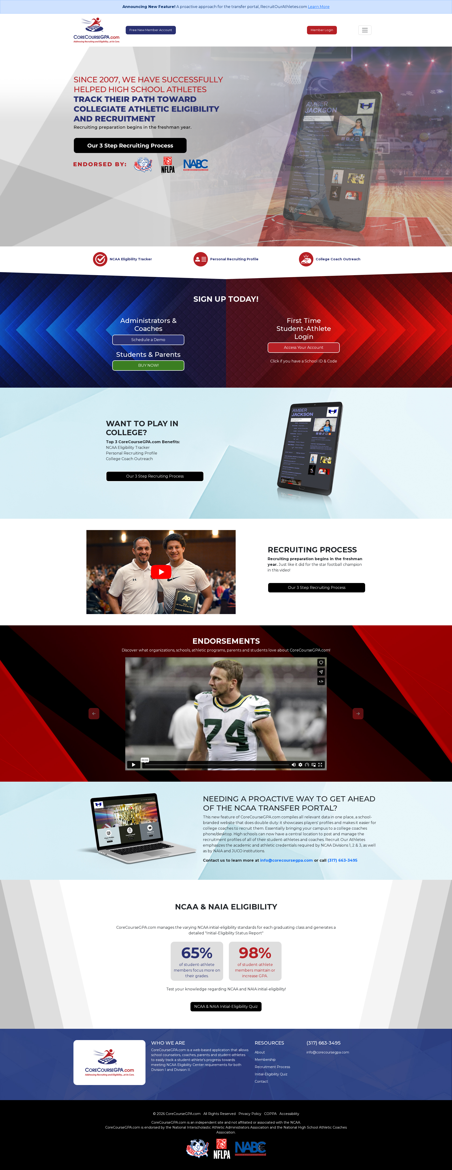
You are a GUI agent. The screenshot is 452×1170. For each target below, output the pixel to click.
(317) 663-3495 (342, 860)
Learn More (319, 6)
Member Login (322, 30)
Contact (261, 1081)
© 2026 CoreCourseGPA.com (177, 1114)
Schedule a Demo (148, 340)
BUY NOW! (148, 365)
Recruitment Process (272, 1067)
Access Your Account (303, 347)
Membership (265, 1059)
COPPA (270, 1114)
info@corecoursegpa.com (286, 860)
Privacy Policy (249, 1114)
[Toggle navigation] (364, 30)
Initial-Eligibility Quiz (271, 1074)
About (260, 1052)
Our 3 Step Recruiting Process (155, 476)
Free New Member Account (150, 30)
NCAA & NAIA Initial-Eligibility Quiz (226, 1006)
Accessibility (289, 1114)
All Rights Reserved (219, 1114)
